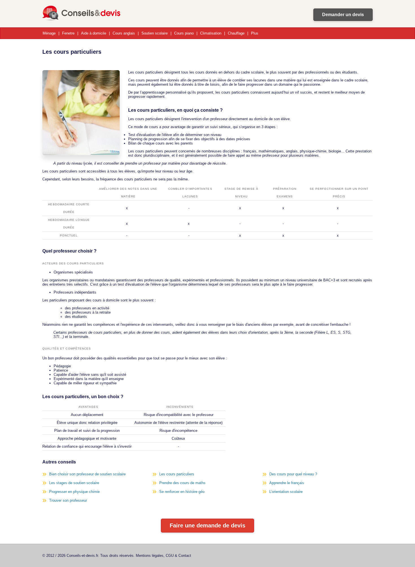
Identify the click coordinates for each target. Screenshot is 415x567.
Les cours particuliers (176, 474)
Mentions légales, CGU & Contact (163, 555)
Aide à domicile (93, 33)
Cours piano (184, 33)
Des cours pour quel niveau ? (293, 474)
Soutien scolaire (154, 33)
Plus (254, 33)
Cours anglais (124, 33)
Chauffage (236, 33)
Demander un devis (343, 14)
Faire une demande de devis (207, 525)
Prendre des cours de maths (182, 483)
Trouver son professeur (68, 500)
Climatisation (210, 33)
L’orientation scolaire (286, 492)
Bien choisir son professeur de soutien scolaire (87, 474)
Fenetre (68, 33)
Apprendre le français (286, 483)
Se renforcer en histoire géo (181, 492)
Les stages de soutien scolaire (74, 483)
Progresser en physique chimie (74, 492)
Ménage (49, 33)
